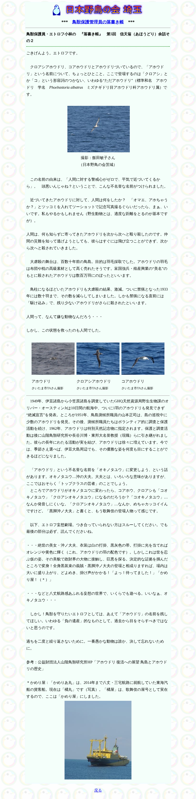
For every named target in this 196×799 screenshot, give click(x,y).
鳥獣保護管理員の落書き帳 (98, 22)
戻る (98, 790)
